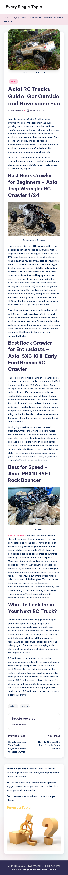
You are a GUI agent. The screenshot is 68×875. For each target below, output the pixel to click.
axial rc (13, 706)
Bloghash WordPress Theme (39, 869)
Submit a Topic (19, 807)
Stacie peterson (24, 718)
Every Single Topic (24, 6)
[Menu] (62, 7)
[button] (19, 724)
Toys (13, 81)
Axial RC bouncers (17, 535)
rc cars (25, 706)
